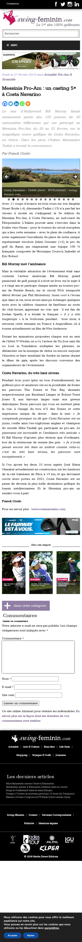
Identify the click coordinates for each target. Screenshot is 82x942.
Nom (6, 679)
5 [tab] (27, 199)
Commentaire (13, 638)
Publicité (29, 823)
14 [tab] (68, 199)
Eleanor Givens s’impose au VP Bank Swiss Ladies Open (38, 797)
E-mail (7, 687)
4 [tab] (22, 199)
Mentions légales (48, 823)
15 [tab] (73, 199)
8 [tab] (41, 199)
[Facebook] (4, 103)
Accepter (13, 935)
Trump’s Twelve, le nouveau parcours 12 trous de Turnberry (40, 793)
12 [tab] (59, 199)
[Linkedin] (16, 103)
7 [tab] (36, 199)
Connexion (13, 3)
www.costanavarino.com (48, 509)
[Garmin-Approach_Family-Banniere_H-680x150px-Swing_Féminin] (41, 60)
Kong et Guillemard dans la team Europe (29, 790)
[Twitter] (10, 103)
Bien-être (49, 746)
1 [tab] (9, 199)
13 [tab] (64, 199)
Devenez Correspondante (56, 815)
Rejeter (31, 935)
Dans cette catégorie (41, 544)
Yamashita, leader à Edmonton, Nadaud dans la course (36, 786)
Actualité (50, 75)
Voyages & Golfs (41, 755)
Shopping (21, 755)
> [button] (75, 177)
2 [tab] (13, 199)
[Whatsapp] (22, 103)
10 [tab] (50, 199)
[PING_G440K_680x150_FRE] (41, 526)
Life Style (64, 746)
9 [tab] (45, 199)
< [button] (7, 177)
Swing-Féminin (15, 815)
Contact (33, 815)
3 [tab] (18, 199)
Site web (8, 695)
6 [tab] (32, 199)
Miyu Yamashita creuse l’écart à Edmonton (30, 783)
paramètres (52, 928)
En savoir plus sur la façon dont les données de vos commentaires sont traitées (41, 716)
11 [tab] (55, 199)
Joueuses (61, 755)
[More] (27, 103)
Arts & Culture (31, 746)
